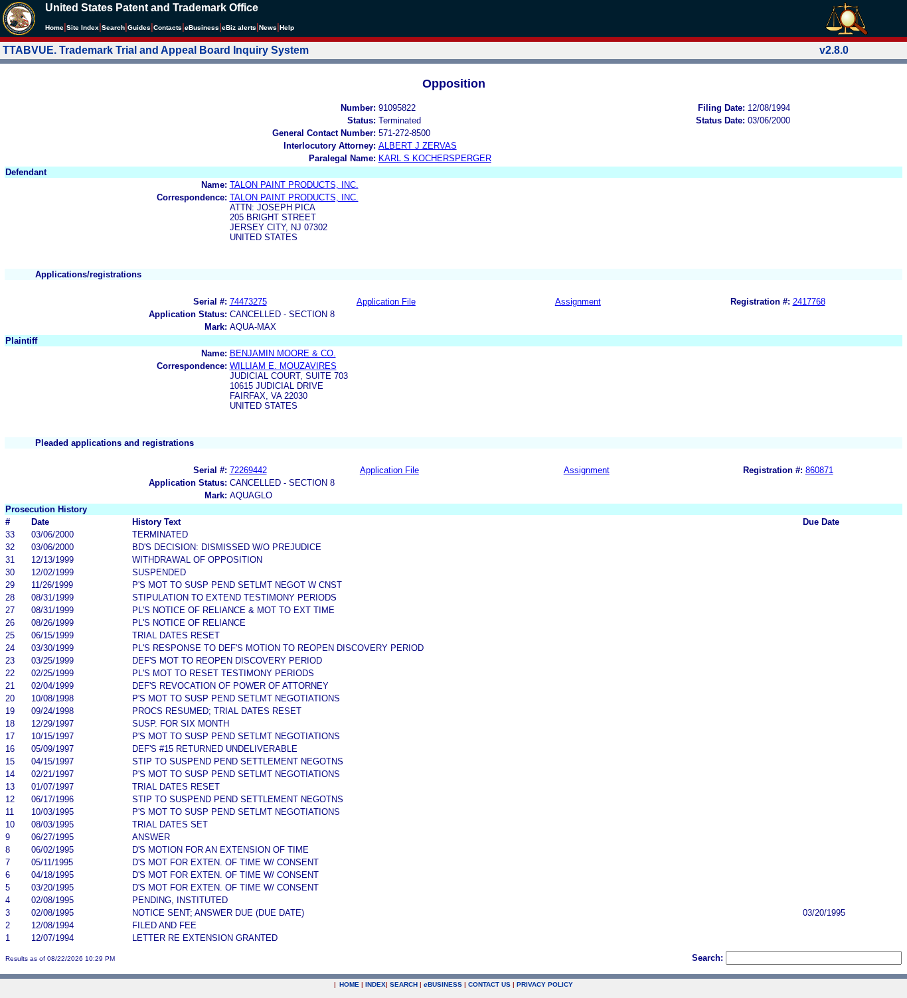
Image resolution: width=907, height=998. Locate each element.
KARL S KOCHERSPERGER (434, 158)
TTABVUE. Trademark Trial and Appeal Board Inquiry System (156, 50)
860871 (819, 470)
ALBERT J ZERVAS (417, 146)
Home (54, 27)
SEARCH (404, 984)
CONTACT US (489, 984)
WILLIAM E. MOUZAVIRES (283, 366)
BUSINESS (443, 984)
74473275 (248, 302)
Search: (707, 958)
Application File (386, 302)
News (268, 27)
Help (287, 27)
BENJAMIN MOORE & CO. (283, 353)
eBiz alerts (239, 27)
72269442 (248, 470)
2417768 (809, 302)
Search (113, 27)
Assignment (578, 302)
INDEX (375, 984)
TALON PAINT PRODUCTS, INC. (294, 185)
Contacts (167, 27)
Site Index (82, 27)
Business (202, 27)
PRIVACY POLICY (545, 984)
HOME (349, 984)
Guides (139, 27)
